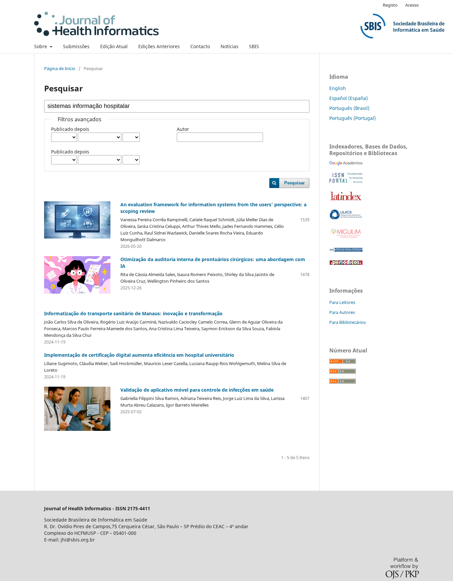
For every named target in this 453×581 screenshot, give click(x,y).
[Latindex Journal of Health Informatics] (345, 200)
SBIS (254, 46)
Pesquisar (294, 182)
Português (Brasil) (349, 108)
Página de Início (59, 68)
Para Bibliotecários (347, 322)
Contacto (200, 46)
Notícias (229, 46)
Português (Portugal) (352, 118)
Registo (390, 5)
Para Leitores (342, 302)
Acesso (412, 5)
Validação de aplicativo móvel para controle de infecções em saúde (197, 390)
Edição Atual (114, 46)
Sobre (41, 46)
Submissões (76, 46)
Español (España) (348, 98)
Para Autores (342, 312)
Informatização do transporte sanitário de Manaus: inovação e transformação (133, 313)
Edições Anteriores (159, 46)
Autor (183, 129)
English (337, 88)
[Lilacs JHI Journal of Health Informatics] (345, 218)
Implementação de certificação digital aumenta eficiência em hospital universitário (139, 355)
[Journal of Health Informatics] (345, 163)
